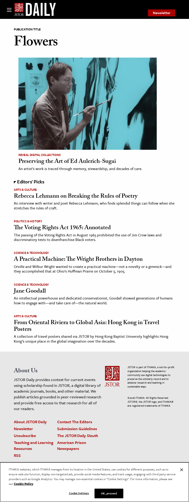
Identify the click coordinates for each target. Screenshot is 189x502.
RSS (17, 455)
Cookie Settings (79, 493)
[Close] (182, 470)
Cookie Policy (23, 483)
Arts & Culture (25, 189)
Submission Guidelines (77, 429)
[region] (94, 482)
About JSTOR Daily (30, 422)
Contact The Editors (74, 422)
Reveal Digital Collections (39, 155)
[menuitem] (161, 12)
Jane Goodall (30, 292)
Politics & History (28, 221)
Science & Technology (31, 252)
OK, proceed (109, 493)
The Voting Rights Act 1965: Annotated (62, 228)
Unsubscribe (25, 435)
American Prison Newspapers (71, 445)
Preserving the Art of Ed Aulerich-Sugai (67, 162)
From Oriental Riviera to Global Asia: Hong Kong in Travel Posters (86, 326)
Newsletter (161, 12)
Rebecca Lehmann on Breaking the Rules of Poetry (75, 197)
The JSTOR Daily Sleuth (77, 435)
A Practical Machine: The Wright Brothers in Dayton (78, 260)
